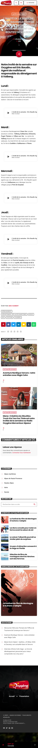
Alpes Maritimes (19, 14)
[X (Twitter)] (7, 728)
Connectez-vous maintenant (21, 453)
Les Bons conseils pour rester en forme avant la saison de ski (23, 529)
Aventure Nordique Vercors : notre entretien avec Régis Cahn (19, 374)
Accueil (12, 696)
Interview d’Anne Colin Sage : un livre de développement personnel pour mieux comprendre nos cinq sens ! (18, 651)
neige (31, 314)
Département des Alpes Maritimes (14, 314)
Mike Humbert (14, 306)
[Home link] (6, 2)
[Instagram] (9, 728)
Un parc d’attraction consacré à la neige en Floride (23, 547)
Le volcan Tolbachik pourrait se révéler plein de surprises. (23, 538)
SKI (3, 317)
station (9, 317)
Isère (5, 600)
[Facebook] (12, 728)
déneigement (6, 311)
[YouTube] (4, 728)
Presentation (24, 696)
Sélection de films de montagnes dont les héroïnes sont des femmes (22, 556)
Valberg (18, 317)
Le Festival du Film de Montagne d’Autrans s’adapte (23, 519)
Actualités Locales (10, 369)
